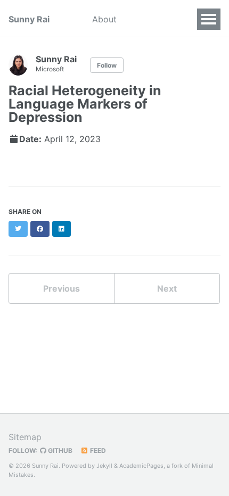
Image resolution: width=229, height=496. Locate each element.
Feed (97, 450)
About (104, 19)
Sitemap (25, 437)
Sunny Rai (29, 19)
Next (167, 288)
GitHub (59, 450)
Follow (107, 65)
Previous (61, 288)
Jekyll (104, 465)
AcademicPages (141, 465)
